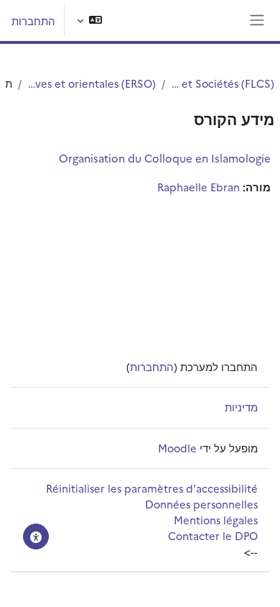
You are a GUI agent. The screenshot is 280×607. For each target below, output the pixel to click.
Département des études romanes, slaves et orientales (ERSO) (91, 83)
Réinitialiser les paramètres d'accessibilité (152, 488)
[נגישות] (36, 536)
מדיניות (241, 406)
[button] (89, 20)
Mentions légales (216, 519)
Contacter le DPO (213, 535)
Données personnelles (201, 503)
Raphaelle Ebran (198, 186)
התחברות (33, 20)
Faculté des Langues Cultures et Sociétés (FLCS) (222, 83)
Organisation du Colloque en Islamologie (165, 157)
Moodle (177, 447)
